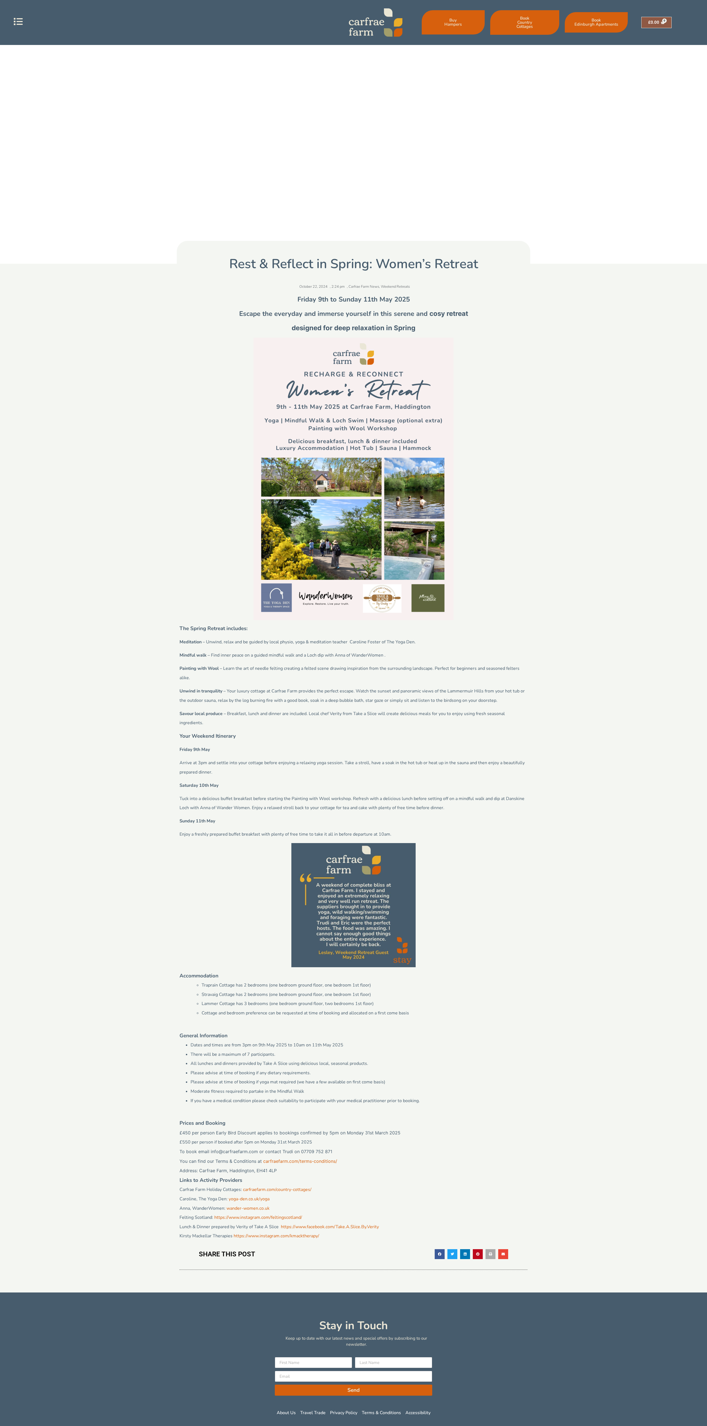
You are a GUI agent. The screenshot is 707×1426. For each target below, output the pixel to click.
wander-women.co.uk (248, 1208)
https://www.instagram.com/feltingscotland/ (258, 1217)
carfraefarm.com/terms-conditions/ (300, 1161)
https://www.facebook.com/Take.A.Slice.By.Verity (330, 1227)
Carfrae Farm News (364, 286)
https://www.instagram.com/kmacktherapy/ (276, 1236)
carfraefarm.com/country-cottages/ (277, 1190)
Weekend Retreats (395, 286)
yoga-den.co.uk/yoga (249, 1199)
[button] (440, 1254)
